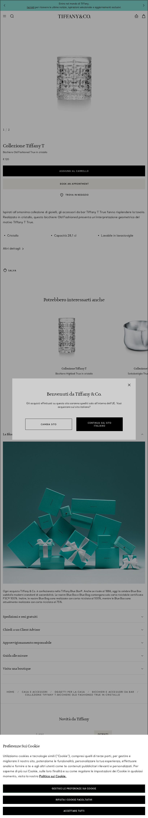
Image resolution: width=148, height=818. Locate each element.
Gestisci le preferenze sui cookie (74, 788)
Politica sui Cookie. (52, 776)
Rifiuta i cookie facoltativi (74, 800)
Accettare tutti (74, 811)
